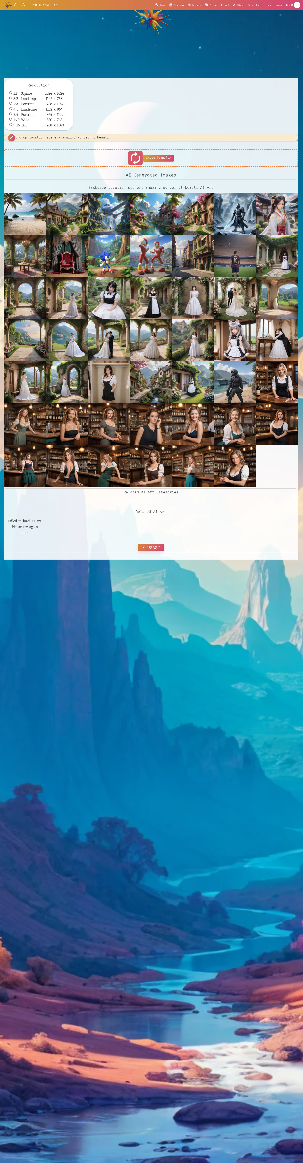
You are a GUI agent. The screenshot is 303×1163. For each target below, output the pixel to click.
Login (269, 5)
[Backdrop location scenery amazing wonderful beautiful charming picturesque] (67, 214)
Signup (278, 5)
